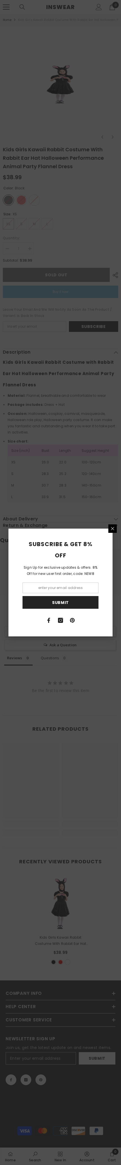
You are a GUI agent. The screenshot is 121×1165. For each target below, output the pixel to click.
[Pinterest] (72, 620)
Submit (60, 602)
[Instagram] (60, 620)
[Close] (112, 528)
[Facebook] (49, 620)
